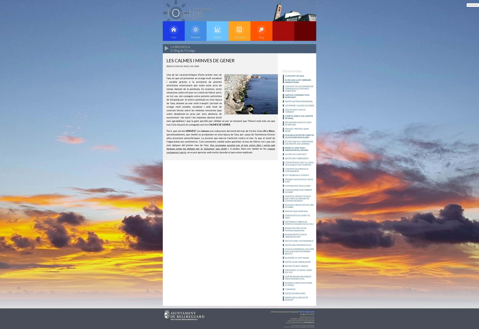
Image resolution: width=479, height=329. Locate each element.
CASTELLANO (473, 5)
